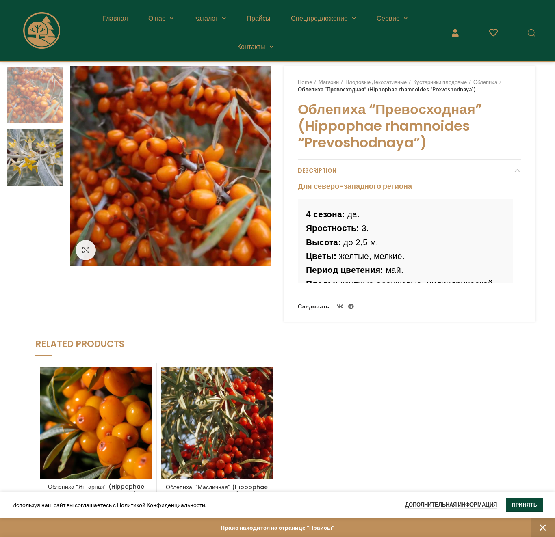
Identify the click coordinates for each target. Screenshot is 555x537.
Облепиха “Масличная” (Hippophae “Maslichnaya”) (217, 490)
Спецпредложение (319, 18)
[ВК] (340, 306)
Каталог (206, 18)
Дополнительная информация (451, 504)
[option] (34, 94)
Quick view (146, 380)
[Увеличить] (86, 250)
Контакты (251, 47)
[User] (455, 33)
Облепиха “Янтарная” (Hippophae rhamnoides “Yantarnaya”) (96, 490)
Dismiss (543, 527)
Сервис (388, 18)
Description (317, 170)
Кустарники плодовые (440, 82)
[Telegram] (351, 306)
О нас (156, 18)
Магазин (329, 82)
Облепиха (485, 82)
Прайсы (259, 18)
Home (305, 82)
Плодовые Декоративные (376, 82)
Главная (115, 18)
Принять (524, 505)
